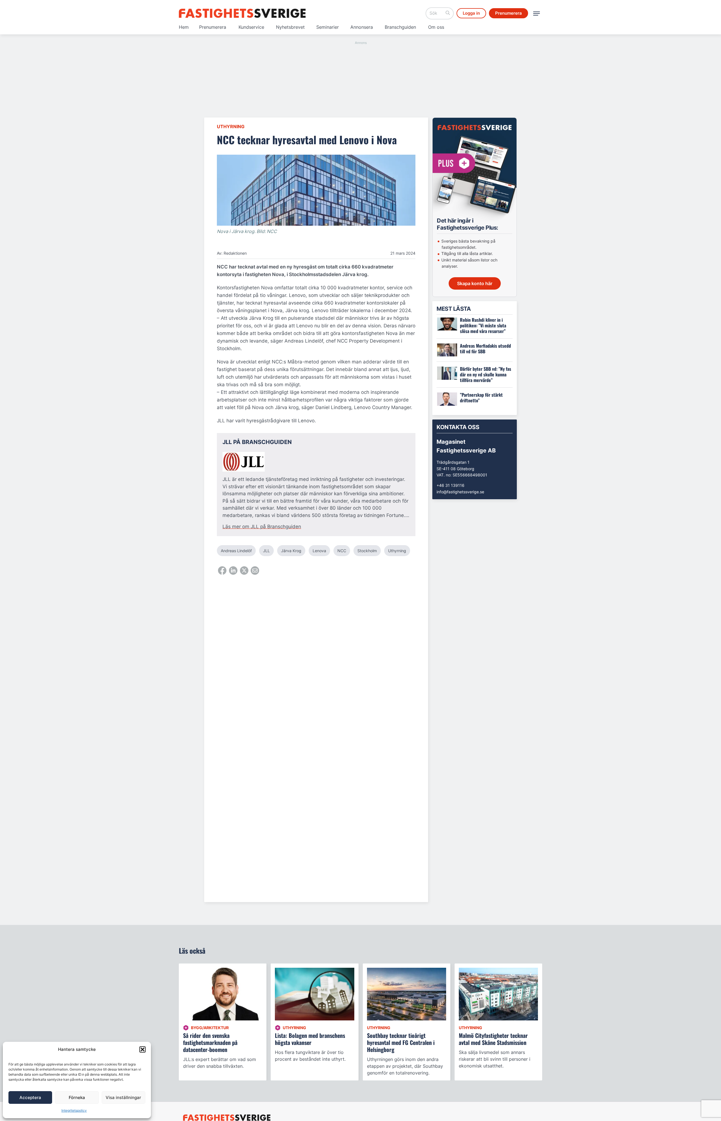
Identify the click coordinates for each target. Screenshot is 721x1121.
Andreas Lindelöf (236, 550)
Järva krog (291, 550)
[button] (142, 1049)
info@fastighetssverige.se (460, 491)
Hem (184, 27)
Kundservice (251, 27)
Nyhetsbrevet (290, 27)
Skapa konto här (474, 283)
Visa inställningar (123, 1097)
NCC (341, 550)
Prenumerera (212, 27)
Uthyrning (230, 126)
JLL (266, 550)
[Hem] (242, 13)
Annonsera (361, 27)
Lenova (319, 550)
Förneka (77, 1097)
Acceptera (30, 1097)
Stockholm (367, 550)
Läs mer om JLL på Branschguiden (261, 526)
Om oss (436, 27)
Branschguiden (400, 27)
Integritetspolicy (74, 1110)
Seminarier (327, 27)
